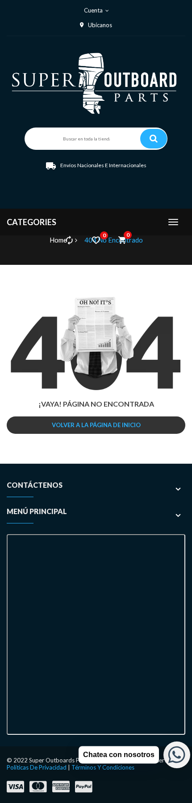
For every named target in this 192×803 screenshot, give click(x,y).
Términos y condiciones (102, 767)
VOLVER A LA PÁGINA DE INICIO (96, 424)
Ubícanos (100, 25)
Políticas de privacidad (37, 767)
